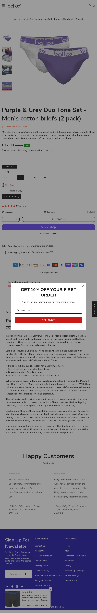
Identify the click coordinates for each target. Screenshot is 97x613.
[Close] (83, 286)
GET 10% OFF (48, 320)
